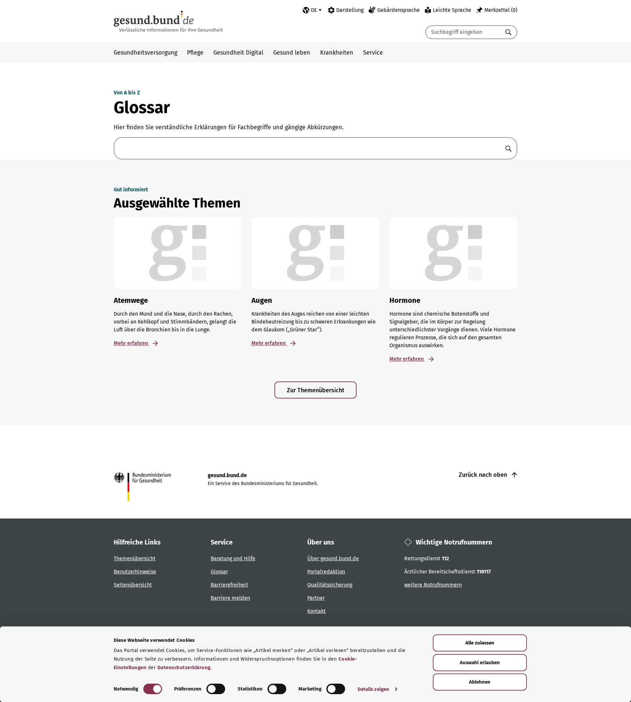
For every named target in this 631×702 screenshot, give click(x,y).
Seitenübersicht (133, 585)
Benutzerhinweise (135, 572)
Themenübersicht (134, 558)
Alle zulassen (479, 643)
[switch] (215, 689)
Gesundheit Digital (238, 52)
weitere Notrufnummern (433, 585)
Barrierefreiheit (229, 585)
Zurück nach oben (484, 474)
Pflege (195, 52)
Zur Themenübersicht (315, 390)
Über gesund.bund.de (333, 558)
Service (373, 52)
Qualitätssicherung (329, 585)
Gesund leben (291, 52)
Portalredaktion (326, 572)
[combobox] (463, 32)
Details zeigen (373, 689)
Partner (316, 598)
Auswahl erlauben (480, 663)
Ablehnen (479, 682)
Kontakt (316, 611)
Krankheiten (336, 52)
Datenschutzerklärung (184, 667)
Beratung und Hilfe (233, 558)
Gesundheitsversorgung (145, 52)
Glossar (219, 572)
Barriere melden (230, 598)
